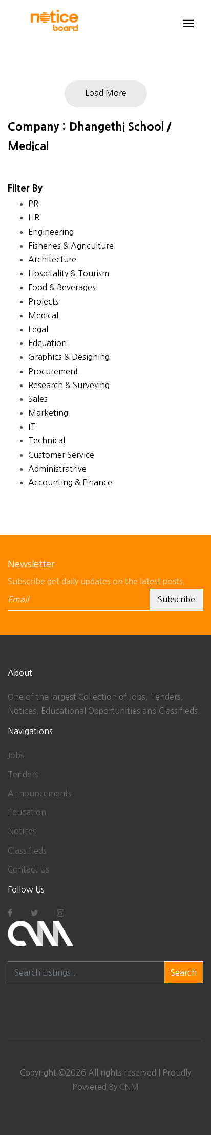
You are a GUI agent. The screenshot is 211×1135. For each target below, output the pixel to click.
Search (184, 972)
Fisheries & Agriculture (71, 245)
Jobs (16, 755)
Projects (43, 301)
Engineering (51, 232)
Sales (38, 399)
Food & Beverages (62, 287)
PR (33, 203)
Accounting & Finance (70, 482)
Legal (38, 329)
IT (31, 426)
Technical (46, 440)
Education (27, 812)
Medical (43, 315)
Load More (105, 93)
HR (33, 217)
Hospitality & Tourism (68, 273)
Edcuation (47, 343)
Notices (22, 831)
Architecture (52, 259)
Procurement (53, 371)
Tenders (23, 774)
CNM (129, 1087)
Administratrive (57, 468)
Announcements (40, 793)
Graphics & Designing (69, 357)
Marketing (48, 413)
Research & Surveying (69, 385)
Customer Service (61, 455)
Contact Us (28, 869)
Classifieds (27, 850)
